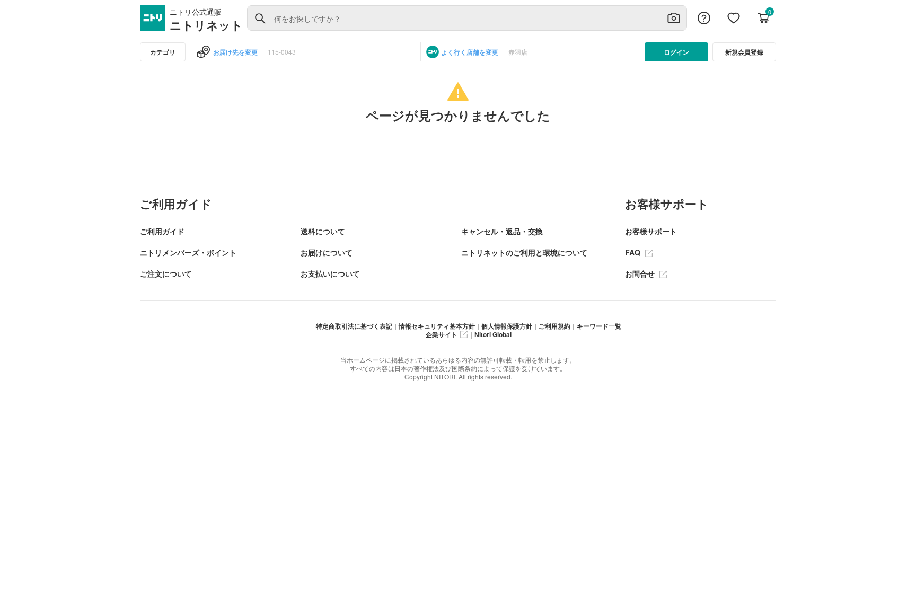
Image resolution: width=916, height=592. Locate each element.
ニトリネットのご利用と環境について (524, 252)
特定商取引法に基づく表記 (354, 326)
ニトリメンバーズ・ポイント (188, 252)
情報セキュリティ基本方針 (437, 326)
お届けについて (327, 252)
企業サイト (441, 334)
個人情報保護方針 (506, 326)
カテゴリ (162, 52)
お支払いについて (330, 273)
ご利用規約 (554, 326)
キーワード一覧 (599, 326)
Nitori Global (493, 334)
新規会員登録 (744, 52)
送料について (323, 231)
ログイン (676, 52)
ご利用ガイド (162, 231)
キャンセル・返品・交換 (502, 231)
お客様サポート (651, 231)
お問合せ (641, 273)
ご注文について (166, 273)
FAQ (633, 252)
